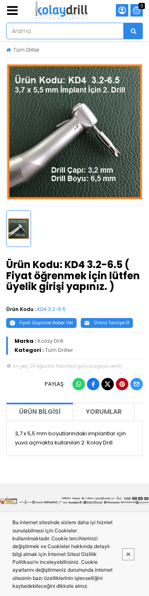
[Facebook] (93, 384)
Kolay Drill (50, 341)
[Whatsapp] (78, 384)
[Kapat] (128, 554)
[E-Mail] (136, 384)
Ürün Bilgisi (39, 411)
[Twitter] (107, 384)
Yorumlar (104, 411)
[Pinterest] (122, 384)
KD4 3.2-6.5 (51, 309)
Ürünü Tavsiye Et (112, 323)
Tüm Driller (26, 49)
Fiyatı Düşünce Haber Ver (46, 323)
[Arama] (133, 31)
